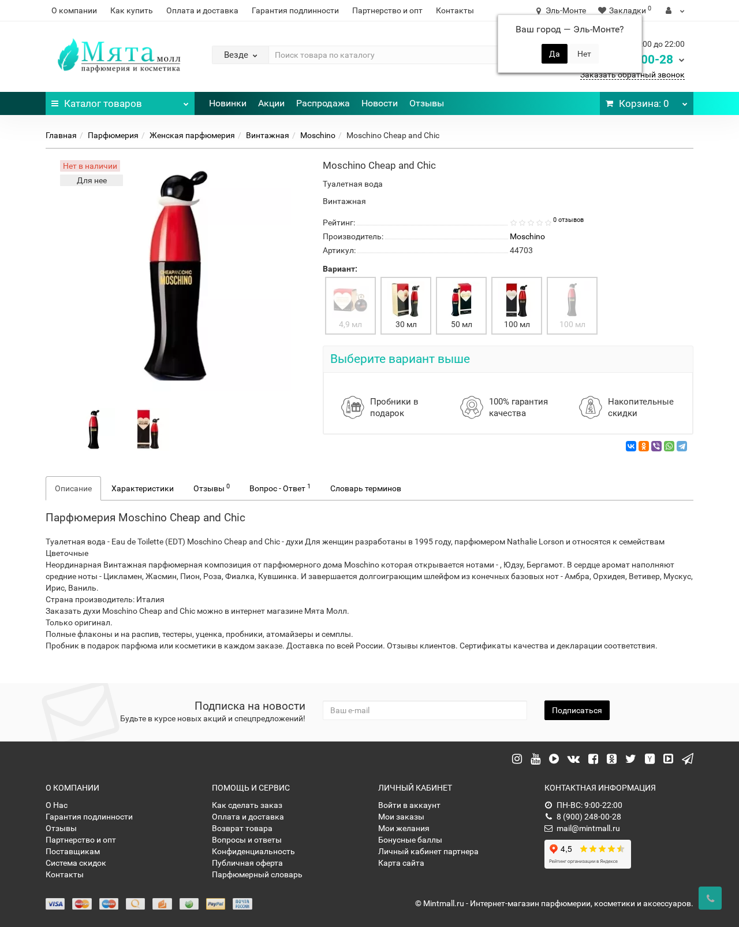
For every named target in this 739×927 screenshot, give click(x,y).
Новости (379, 103)
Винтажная (267, 135)
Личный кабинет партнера (428, 851)
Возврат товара (242, 828)
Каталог (103, 103)
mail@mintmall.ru (588, 828)
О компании (74, 10)
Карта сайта (401, 862)
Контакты (455, 10)
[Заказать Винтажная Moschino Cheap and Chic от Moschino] (93, 428)
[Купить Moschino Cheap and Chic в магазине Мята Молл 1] (148, 428)
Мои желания (404, 828)
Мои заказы (401, 816)
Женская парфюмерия (192, 135)
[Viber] (656, 446)
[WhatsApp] (669, 446)
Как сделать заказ (247, 805)
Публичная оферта (247, 862)
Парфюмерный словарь (257, 874)
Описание (73, 488)
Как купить (131, 10)
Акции (271, 103)
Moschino (317, 135)
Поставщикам (73, 851)
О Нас (57, 805)
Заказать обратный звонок (632, 74)
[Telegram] (682, 446)
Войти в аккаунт (409, 805)
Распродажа (323, 103)
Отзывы (426, 103)
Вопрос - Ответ (280, 488)
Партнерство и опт (387, 10)
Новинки (228, 103)
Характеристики (142, 488)
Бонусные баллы (410, 839)
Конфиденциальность (253, 851)
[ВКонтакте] (631, 446)
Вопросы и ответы (247, 839)
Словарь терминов (365, 488)
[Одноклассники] (644, 446)
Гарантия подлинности (295, 10)
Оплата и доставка (202, 10)
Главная (61, 135)
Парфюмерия (113, 135)
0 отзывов (568, 220)
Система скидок (76, 862)
